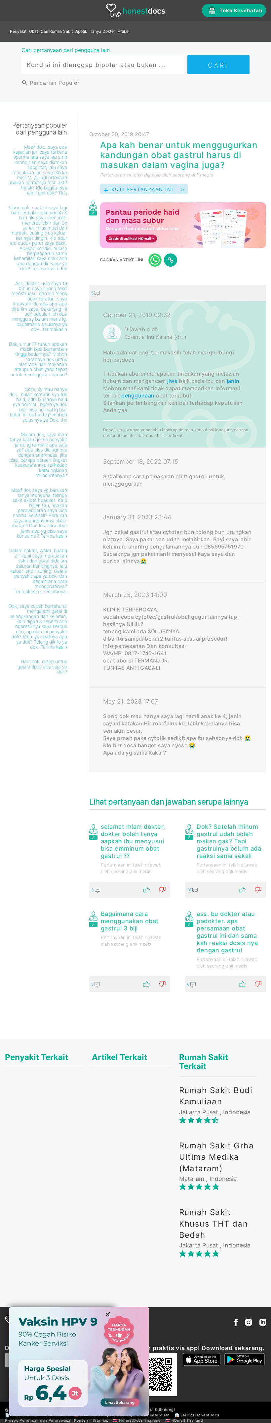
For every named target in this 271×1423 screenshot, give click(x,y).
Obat (33, 31)
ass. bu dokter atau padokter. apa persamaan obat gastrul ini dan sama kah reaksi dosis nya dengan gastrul (227, 932)
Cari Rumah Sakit (57, 31)
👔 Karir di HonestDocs (196, 1415)
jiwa (172, 381)
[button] (177, 293)
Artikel (124, 31)
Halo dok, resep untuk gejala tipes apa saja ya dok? (42, 666)
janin (233, 381)
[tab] (177, 528)
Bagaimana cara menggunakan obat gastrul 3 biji (130, 921)
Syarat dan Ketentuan (149, 1415)
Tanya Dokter (102, 31)
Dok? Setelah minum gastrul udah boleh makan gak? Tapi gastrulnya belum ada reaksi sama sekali (229, 841)
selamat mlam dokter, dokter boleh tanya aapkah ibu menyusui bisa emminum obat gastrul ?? (133, 841)
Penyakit (18, 31)
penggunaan (137, 395)
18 (189, 889)
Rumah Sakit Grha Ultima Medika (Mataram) (216, 1157)
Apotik (81, 31)
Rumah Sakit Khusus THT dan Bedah (213, 1223)
